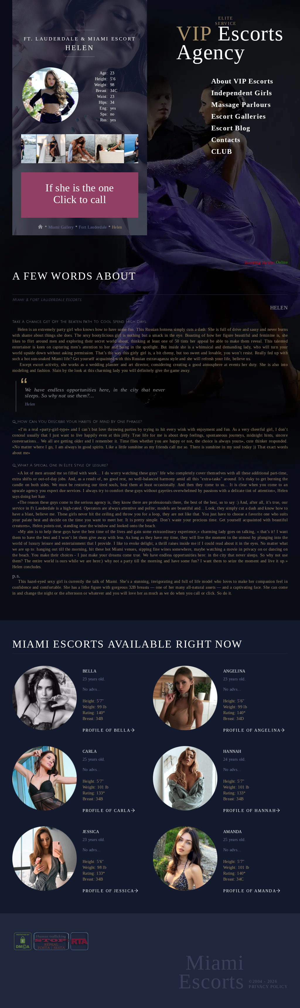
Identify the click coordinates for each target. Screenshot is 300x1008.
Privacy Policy (267, 987)
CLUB (221, 151)
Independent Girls (241, 93)
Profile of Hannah (249, 810)
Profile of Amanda (249, 891)
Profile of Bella (107, 730)
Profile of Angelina (252, 730)
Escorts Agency (230, 43)
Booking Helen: (260, 262)
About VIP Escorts (242, 81)
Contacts (226, 140)
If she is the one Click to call (79, 193)
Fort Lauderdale (93, 227)
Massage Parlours (241, 104)
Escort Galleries (238, 116)
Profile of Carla (107, 810)
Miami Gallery (61, 227)
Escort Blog (230, 128)
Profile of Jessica (108, 891)
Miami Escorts (211, 972)
